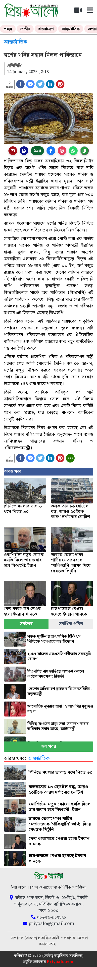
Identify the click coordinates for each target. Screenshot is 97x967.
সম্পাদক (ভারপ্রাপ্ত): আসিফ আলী (35, 938)
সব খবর (48, 746)
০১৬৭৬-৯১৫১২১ (51, 917)
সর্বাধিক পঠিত (71, 623)
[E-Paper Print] (24, 150)
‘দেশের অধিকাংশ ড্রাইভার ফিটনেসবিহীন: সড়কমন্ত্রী (59, 691)
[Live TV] (80, 11)
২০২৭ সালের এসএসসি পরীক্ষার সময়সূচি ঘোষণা (59, 656)
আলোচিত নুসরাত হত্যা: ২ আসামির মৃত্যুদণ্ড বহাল (60, 709)
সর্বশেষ (26, 623)
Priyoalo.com (61, 962)
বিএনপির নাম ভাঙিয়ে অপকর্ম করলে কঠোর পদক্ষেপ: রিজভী (55, 674)
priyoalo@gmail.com (50, 924)
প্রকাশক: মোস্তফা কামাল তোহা (63, 941)
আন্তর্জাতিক (71, 29)
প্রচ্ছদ (7, 29)
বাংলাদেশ (46, 29)
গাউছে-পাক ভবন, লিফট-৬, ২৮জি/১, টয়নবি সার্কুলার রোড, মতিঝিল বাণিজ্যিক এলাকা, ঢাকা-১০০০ (50, 904)
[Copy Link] (84, 150)
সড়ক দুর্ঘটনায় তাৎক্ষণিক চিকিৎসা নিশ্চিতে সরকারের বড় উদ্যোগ (54, 639)
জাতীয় (25, 29)
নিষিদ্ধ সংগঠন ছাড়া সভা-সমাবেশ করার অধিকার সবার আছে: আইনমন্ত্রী (58, 726)
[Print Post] (12, 150)
